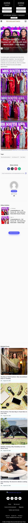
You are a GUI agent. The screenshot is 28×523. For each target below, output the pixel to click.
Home (9, 504)
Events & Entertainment (10, 507)
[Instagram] (12, 498)
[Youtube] (16, 498)
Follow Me (14, 191)
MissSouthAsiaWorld (5, 157)
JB (4, 47)
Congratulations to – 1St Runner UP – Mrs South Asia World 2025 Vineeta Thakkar (17, 212)
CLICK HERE (14, 17)
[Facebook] (8, 498)
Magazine (21, 507)
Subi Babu (23, 157)
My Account (17, 504)
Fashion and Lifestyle (14, 510)
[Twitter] (19, 498)
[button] (1, 21)
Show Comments (14, 232)
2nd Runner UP (15, 157)
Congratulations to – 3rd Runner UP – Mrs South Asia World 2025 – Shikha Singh (17, 221)
